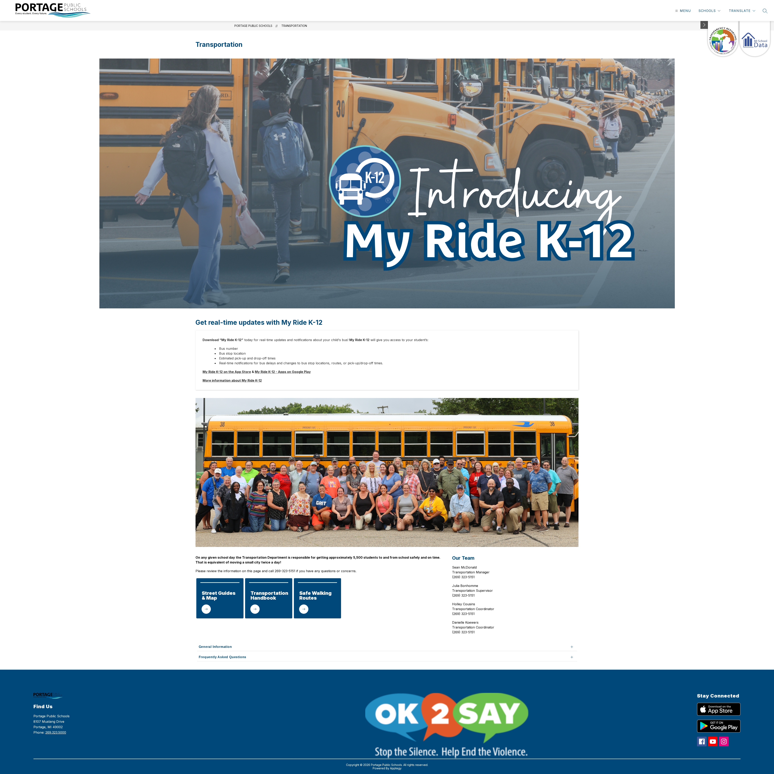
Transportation (294, 25)
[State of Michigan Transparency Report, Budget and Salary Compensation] (723, 38)
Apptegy (396, 768)
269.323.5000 (55, 732)
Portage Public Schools (253, 25)
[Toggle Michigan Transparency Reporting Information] (704, 25)
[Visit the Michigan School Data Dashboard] (755, 38)
